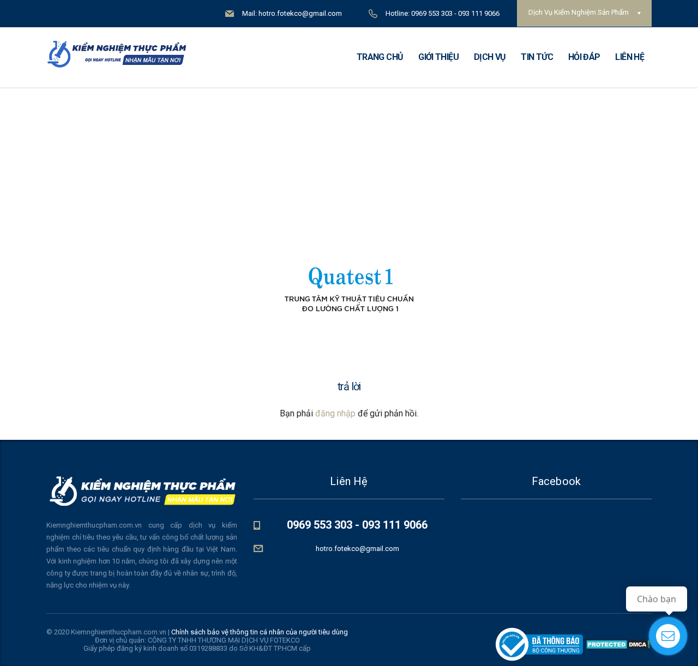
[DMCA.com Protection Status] (617, 644)
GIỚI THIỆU (438, 57)
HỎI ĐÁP (584, 57)
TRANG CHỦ (380, 57)
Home (325, 126)
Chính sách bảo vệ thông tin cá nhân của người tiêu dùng (259, 632)
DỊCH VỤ (490, 57)
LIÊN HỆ (629, 57)
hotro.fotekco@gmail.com (357, 548)
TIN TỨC (537, 57)
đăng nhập (335, 413)
